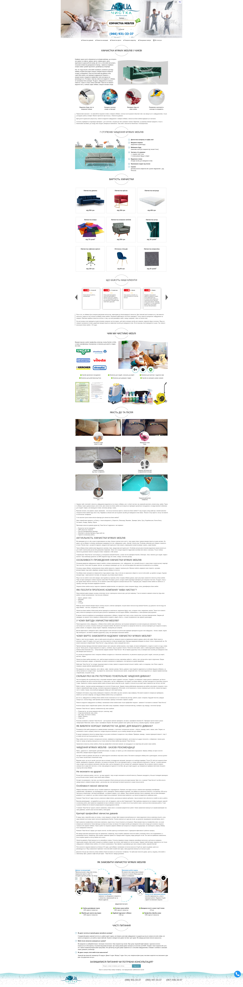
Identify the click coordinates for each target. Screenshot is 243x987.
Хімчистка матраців (102, 40)
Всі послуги (158, 40)
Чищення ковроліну (130, 40)
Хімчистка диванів (88, 40)
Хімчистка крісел (116, 40)
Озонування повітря (145, 40)
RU (180, 2)
